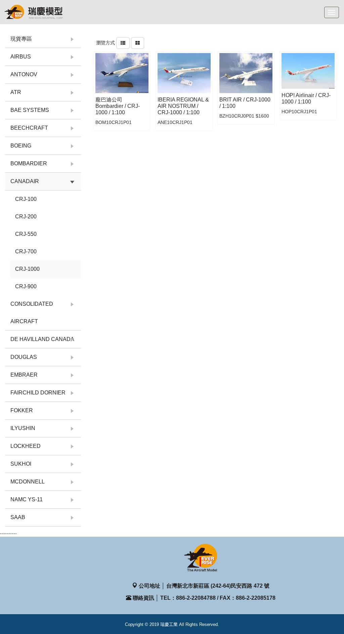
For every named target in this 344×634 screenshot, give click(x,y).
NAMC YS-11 (26, 499)
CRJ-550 (26, 234)
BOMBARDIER (28, 163)
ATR (15, 92)
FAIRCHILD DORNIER (38, 392)
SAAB (17, 517)
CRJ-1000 (27, 269)
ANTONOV (23, 74)
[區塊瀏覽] (137, 42)
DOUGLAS (23, 357)
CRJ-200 (26, 216)
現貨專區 (21, 39)
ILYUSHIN (22, 428)
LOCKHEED (25, 446)
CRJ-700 (26, 251)
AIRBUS (20, 56)
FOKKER (21, 410)
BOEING (20, 146)
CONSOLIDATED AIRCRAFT (31, 312)
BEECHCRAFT (29, 128)
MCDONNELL (27, 481)
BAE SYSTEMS (29, 110)
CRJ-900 (26, 286)
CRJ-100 (26, 199)
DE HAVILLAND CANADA (42, 339)
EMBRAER (24, 375)
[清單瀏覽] (123, 42)
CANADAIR (24, 181)
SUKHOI (20, 464)
